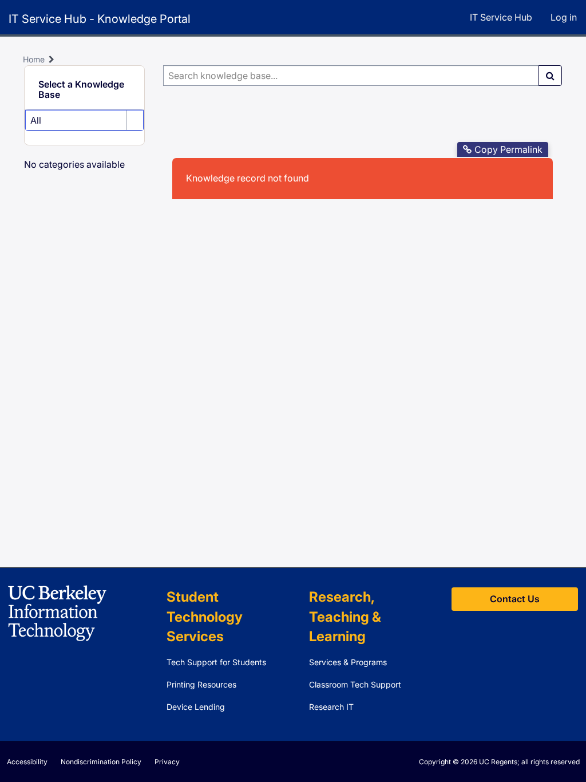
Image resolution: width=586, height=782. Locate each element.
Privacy (167, 761)
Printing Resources (201, 684)
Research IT (331, 707)
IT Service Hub (501, 17)
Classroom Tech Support (355, 684)
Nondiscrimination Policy (101, 761)
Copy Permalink (508, 149)
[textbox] (351, 75)
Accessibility (27, 761)
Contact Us (515, 599)
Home (34, 59)
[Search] (550, 75)
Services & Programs (348, 662)
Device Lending (196, 707)
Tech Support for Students (216, 662)
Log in (564, 17)
